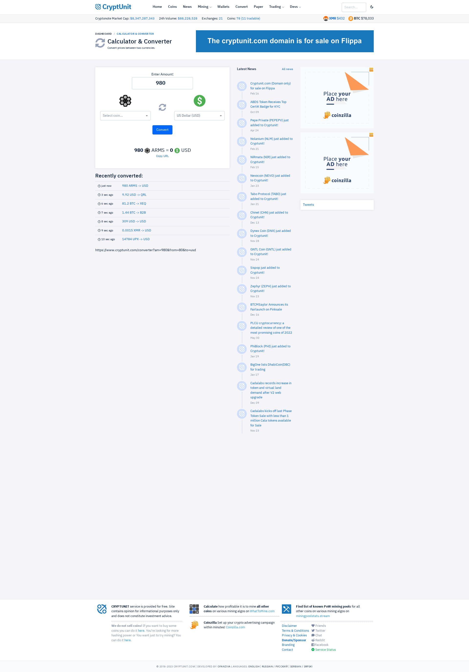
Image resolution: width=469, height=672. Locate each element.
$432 (337, 18)
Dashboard (103, 33)
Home (157, 7)
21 (221, 18)
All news (287, 69)
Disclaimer (289, 626)
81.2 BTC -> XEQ (134, 203)
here (141, 630)
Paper (258, 7)
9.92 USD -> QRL (134, 194)
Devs (294, 7)
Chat (318, 635)
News (187, 7)
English (253, 666)
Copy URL (162, 156)
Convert (241, 7)
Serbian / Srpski (301, 666)
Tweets (308, 205)
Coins (172, 7)
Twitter (320, 630)
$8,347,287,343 (142, 18)
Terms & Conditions (295, 630)
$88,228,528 (187, 18)
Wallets (223, 7)
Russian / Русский (275, 666)
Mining (203, 7)
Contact (287, 649)
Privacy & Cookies (294, 635)
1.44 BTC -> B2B (134, 212)
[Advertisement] (265, 515)
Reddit (320, 640)
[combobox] (125, 115)
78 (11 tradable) (248, 18)
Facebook (321, 645)
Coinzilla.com (235, 627)
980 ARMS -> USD (135, 185)
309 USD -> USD (134, 221)
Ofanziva (224, 666)
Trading (275, 7)
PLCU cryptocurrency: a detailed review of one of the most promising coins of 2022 (271, 328)
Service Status (325, 649)
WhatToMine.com (262, 611)
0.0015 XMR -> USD (136, 230)
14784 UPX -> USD (136, 239)
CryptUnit (116, 7)
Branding (288, 645)
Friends (320, 626)
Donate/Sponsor (294, 640)
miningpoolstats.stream (313, 616)
